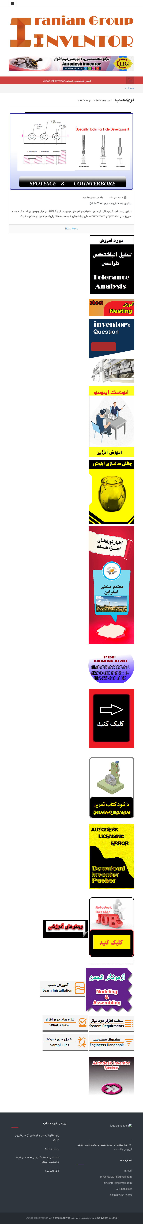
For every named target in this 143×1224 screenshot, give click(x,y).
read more (71, 229)
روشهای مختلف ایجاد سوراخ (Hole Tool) (110, 204)
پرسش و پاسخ (52, 1149)
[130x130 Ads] (65, 929)
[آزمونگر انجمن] (109, 989)
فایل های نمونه (52, 1171)
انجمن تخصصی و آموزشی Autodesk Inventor (67, 81)
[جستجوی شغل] (111, 929)
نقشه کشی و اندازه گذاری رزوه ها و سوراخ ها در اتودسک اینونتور (37, 1160)
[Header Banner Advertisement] (71, 63)
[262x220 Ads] (111, 1074)
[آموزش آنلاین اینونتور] (111, 423)
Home (130, 88)
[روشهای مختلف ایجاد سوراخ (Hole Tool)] (71, 151)
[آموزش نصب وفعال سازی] (62, 989)
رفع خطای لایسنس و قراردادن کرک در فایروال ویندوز (37, 1138)
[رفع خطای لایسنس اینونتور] (111, 789)
